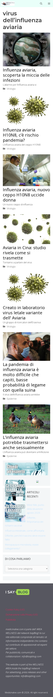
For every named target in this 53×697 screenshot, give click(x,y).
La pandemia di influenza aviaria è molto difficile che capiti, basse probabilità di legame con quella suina (24, 377)
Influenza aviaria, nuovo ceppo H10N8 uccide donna (26, 195)
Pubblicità (11, 619)
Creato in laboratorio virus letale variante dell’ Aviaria (24, 313)
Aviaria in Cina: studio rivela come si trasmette (24, 253)
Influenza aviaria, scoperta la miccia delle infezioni (26, 75)
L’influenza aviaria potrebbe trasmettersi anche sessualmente (25, 442)
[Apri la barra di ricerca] (41, 3)
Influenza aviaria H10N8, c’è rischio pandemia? (21, 135)
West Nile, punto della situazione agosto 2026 (35, 508)
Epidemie (12, 398)
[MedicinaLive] (8, 3)
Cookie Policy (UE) (15, 609)
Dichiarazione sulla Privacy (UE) (22, 614)
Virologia (11, 88)
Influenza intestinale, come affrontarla (24, 530)
